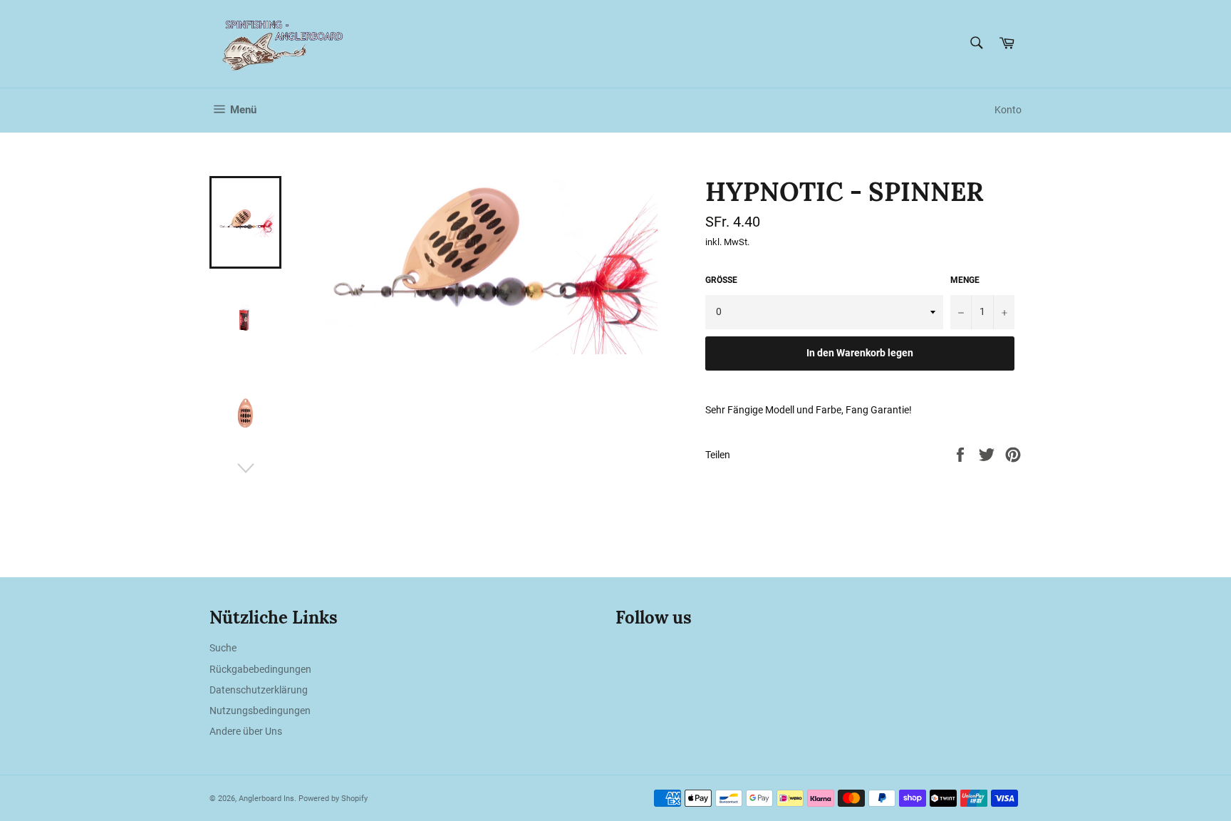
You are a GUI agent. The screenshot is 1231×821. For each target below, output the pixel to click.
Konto (1008, 109)
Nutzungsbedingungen (260, 710)
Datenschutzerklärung (258, 690)
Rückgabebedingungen (260, 669)
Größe (721, 280)
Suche (223, 648)
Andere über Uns (245, 731)
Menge (965, 280)
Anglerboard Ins (266, 798)
